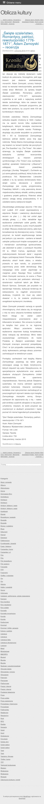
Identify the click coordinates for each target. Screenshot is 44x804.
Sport (2, 733)
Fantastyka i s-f (6, 552)
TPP (2, 762)
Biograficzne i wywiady (8, 517)
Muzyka (3, 660)
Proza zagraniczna (7, 701)
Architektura (5, 497)
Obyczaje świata (6, 669)
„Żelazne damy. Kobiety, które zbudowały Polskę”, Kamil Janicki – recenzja (32, 22)
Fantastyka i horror (7, 549)
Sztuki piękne (5, 745)
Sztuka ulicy (5, 742)
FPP (2, 570)
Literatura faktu (6, 640)
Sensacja (4, 727)
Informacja (4, 593)
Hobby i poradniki (6, 587)
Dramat (3, 535)
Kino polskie (5, 607)
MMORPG (4, 654)
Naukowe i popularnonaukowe (10, 666)
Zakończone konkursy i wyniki (10, 780)
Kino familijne (5, 602)
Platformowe (5, 683)
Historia (18, 444)
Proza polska (5, 698)
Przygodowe (5, 707)
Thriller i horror (5, 759)
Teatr (2, 750)
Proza (2, 695)
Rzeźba (3, 724)
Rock (2, 718)
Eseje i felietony (6, 546)
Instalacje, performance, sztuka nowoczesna (15, 596)
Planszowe (4, 680)
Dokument (4, 532)
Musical (3, 657)
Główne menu (13, 2)
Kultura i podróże (6, 631)
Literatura (4, 634)
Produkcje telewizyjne (8, 692)
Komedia (4, 610)
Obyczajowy (4, 675)
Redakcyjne (4, 712)
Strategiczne (5, 736)
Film (2, 555)
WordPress (26, 796)
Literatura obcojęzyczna (8, 642)
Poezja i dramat (6, 686)
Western (3, 768)
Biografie (3, 520)
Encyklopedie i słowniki (8, 543)
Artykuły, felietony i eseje (9, 505)
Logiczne (3, 645)
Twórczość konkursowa (8, 765)
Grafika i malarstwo (7, 575)
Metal (2, 648)
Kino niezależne (6, 605)
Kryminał (4, 625)
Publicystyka (5, 710)
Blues (2, 529)
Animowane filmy (6, 494)
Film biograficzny (6, 561)
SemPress (22, 798)
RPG (2, 721)
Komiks (3, 616)
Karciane (3, 599)
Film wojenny (5, 564)
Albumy (3, 485)
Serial (2, 730)
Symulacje (4, 739)
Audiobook (4, 511)
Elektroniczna (5, 540)
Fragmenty (4, 573)
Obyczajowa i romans (8, 672)
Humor (3, 590)
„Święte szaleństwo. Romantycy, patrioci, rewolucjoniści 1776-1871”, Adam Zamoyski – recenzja (20, 39)
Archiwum (4, 500)
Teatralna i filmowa (7, 756)
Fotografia (4, 567)
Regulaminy (4, 715)
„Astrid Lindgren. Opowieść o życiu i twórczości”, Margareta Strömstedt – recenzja (11, 22)
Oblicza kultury (16, 12)
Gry (2, 578)
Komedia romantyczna (8, 613)
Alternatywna (5, 488)
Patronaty (4, 677)
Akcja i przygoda (6, 482)
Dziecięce (4, 538)
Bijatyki (3, 514)
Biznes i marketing (7, 526)
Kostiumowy (5, 622)
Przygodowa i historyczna (9, 704)
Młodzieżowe (5, 651)
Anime (3, 491)
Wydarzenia (4, 771)
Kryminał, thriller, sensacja (9, 628)
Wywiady (3, 777)
